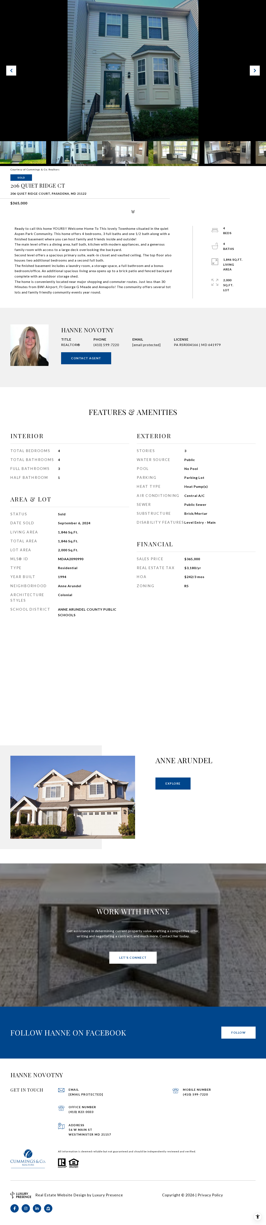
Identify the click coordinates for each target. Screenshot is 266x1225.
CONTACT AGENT (86, 358)
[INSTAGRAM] (26, 1208)
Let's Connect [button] (133, 957)
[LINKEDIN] (37, 1208)
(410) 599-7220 (106, 345)
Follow (238, 1032)
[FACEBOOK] (14, 1208)
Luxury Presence (107, 1195)
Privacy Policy (210, 1195)
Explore (173, 783)
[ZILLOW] (48, 1208)
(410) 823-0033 (81, 1112)
